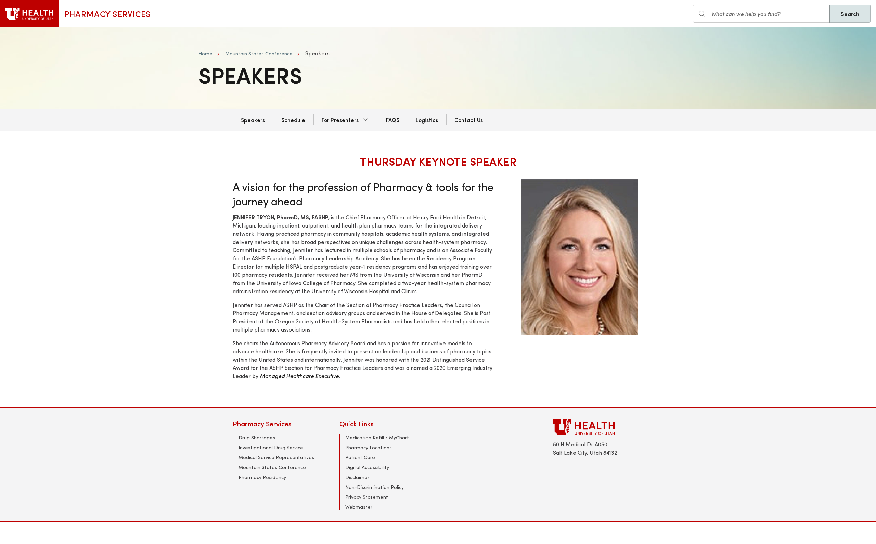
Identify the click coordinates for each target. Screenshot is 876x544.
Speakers (253, 120)
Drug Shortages (257, 437)
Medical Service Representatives (276, 457)
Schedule (293, 120)
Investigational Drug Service (271, 447)
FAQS (392, 120)
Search (850, 13)
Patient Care (360, 457)
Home (205, 53)
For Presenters (340, 120)
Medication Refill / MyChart (377, 437)
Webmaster (358, 507)
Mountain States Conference (259, 53)
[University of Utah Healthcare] (598, 427)
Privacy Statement (366, 497)
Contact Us (468, 120)
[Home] (29, 13)
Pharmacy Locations (368, 447)
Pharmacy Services (107, 13)
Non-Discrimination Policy (374, 487)
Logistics (427, 120)
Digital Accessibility (367, 467)
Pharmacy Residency (262, 477)
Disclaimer (357, 477)
